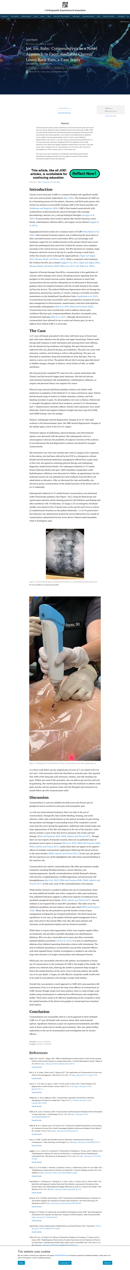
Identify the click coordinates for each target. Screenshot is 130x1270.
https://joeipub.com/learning (49, 182)
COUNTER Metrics (61, 1255)
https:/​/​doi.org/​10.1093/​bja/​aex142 (65, 1131)
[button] (65, 175)
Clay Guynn (32, 64)
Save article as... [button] (64, 108)
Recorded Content (88, 16)
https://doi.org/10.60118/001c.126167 (54, 72)
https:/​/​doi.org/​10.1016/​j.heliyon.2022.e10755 (58, 1064)
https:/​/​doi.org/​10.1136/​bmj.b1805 (44, 1217)
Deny (22, 1263)
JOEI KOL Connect (108, 16)
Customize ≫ (66, 1263)
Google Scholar (37, 1067)
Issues (42, 16)
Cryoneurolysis (45, 68)
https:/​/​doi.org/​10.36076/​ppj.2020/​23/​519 (65, 1189)
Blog (48, 16)
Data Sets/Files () (64, 113)
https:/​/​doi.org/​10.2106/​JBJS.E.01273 (86, 1142)
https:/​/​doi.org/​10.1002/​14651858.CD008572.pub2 (58, 1173)
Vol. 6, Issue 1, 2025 (32, 44)
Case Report (32, 39)
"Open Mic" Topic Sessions (61, 16)
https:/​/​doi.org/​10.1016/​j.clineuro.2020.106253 (64, 1203)
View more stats (110, 116)
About (36, 16)
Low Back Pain (32, 68)
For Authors (15, 16)
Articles (4, 16)
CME (98, 16)
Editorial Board (26, 16)
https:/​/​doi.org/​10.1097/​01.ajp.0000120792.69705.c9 (57, 1245)
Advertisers (76, 16)
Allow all (108, 1263)
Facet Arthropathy (74, 68)
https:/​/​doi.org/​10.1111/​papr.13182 (84, 1075)
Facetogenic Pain (59, 68)
